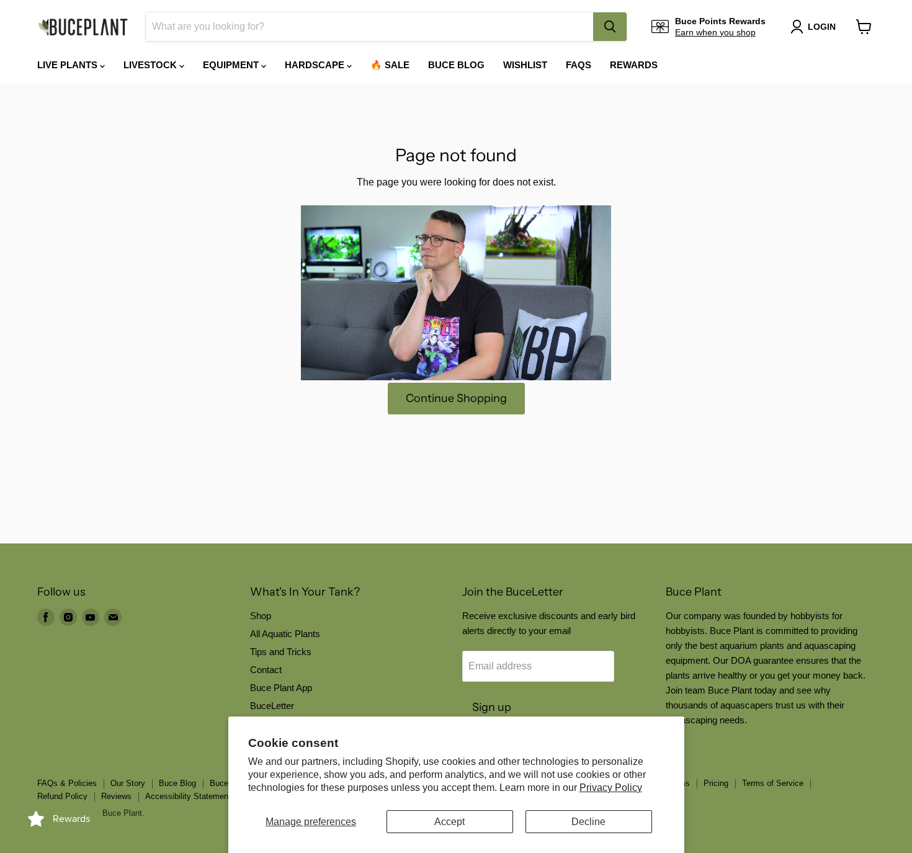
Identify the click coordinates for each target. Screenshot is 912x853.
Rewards (634, 65)
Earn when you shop (715, 32)
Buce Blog (456, 65)
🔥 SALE (389, 65)
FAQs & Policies (67, 783)
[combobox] (369, 26)
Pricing (716, 783)
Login (822, 27)
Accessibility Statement (188, 796)
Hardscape (316, 65)
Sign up (491, 707)
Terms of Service (772, 783)
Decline (588, 821)
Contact (266, 669)
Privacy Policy (610, 787)
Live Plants (68, 65)
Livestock (151, 65)
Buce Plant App (281, 687)
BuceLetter (272, 705)
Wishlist (525, 65)
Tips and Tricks (280, 651)
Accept (449, 821)
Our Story (127, 783)
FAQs (578, 65)
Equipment (232, 65)
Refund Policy (62, 796)
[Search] (610, 26)
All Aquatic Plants (285, 633)
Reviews (116, 796)
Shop (260, 615)
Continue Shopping (456, 398)
